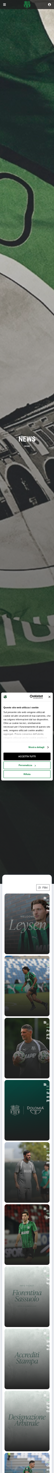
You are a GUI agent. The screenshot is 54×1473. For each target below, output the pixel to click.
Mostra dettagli (36, 747)
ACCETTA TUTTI (27, 756)
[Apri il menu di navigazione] (4, 4)
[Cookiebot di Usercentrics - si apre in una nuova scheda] (31, 697)
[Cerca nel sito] (49, 4)
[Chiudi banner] (49, 697)
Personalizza (25, 765)
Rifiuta (27, 774)
